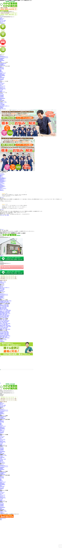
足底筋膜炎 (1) (2, 185)
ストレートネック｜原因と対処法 (5, 310)
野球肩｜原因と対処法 (3, 319)
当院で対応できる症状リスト (4, 287)
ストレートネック (3, 72)
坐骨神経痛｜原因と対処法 (4, 305)
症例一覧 (1, 19)
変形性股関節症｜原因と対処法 (5, 313)
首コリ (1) (1, 189)
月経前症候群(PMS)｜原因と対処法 (5, 300)
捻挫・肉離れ (2, 100)
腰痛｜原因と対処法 (3, 308)
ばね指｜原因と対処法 (3, 328)
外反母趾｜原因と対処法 (4, 331)
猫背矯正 (1, 59)
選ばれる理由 (2, 288)
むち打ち (1, 340)
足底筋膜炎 (2, 95)
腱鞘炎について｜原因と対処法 (5, 329)
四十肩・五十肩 (2, 439)
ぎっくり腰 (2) (2, 183)
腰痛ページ (2, 420)
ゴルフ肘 (1, 89)
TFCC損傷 (1, 84)
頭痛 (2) (1, 184)
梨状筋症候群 (2, 77)
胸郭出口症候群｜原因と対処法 (5, 325)
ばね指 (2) (1, 182)
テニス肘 (1, 440)
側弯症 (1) (1, 187)
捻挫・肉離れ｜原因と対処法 (4, 337)
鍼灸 (0, 61)
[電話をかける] (31, 8)
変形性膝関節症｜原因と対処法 (5, 335)
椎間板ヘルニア (2, 73)
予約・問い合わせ (3, 108)
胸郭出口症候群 (2, 441)
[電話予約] (31, 269)
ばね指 (1, 90)
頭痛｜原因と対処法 (3, 307)
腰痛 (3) (1, 176)
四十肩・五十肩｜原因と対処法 (5, 323)
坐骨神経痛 (2, 421)
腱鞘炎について (2, 91)
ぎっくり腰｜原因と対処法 (4, 306)
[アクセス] (31, 10)
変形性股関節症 (2, 75)
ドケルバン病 (2, 83)
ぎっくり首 (2, 78)
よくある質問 (2, 289)
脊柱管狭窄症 (2, 74)
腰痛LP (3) (1, 175)
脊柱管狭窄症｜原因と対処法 (4, 312)
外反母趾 (1, 93)
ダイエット (2, 55)
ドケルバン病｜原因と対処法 (4, 320)
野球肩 (1, 82)
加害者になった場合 (3, 102)
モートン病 (2, 94)
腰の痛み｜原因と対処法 (4, 309)
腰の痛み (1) (2, 190)
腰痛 (0, 70)
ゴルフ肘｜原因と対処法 (4, 327)
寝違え (1, 76)
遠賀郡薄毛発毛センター (4, 56)
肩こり (1, 438)
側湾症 (1, 99)
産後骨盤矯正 (2, 60)
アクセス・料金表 (3, 20)
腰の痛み (1, 71)
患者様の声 (2, 106)
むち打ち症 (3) (2, 174)
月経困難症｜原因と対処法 (4, 301)
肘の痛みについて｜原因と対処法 (5, 326)
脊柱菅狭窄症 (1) (2, 186)
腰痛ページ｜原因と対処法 (4, 304)
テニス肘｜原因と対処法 (4, 324)
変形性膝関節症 (2, 98)
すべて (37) (2, 173)
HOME (1, 17)
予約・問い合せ (2, 21)
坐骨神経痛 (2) (2, 181)
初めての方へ (2, 18)
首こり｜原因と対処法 (3, 317)
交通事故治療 (2, 341)
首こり (1, 80)
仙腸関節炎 (2, 79)
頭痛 (0, 423)
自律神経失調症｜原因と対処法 (5, 302)
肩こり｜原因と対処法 (3, 322)
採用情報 (1, 107)
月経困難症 (2, 64)
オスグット (2, 97)
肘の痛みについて (3, 88)
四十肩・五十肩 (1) (3, 188)
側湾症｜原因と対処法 (3, 336)
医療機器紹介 (2, 58)
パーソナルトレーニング (4, 57)
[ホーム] (31, 4)
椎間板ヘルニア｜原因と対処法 (5, 311)
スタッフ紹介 (2, 283)
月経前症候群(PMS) (3, 63)
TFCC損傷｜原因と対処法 (4, 321)
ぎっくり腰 (2, 422)
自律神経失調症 (2, 65)
